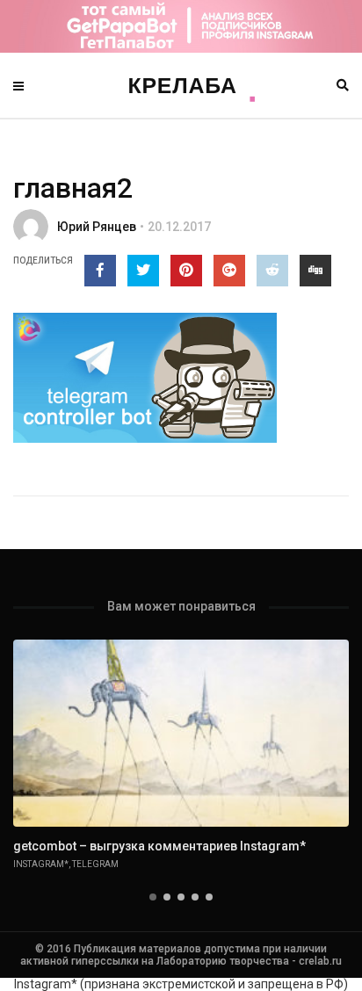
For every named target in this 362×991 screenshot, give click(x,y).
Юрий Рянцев (96, 227)
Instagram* (41, 864)
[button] (152, 897)
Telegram (95, 864)
